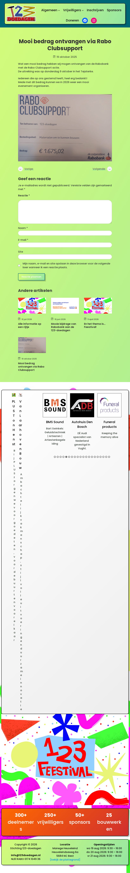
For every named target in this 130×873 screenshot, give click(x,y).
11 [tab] (83, 457)
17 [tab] (100, 457)
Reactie (24, 195)
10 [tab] (80, 457)
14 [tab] (92, 457)
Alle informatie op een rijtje (29, 325)
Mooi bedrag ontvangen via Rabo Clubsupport (31, 367)
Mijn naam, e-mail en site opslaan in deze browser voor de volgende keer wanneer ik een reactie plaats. (66, 265)
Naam (23, 228)
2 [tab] (58, 457)
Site (20, 252)
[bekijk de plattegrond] (65, 859)
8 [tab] (75, 457)
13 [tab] (89, 457)
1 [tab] (55, 457)
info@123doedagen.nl (26, 855)
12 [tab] (86, 457)
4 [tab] (63, 457)
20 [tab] (109, 457)
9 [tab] (78, 457)
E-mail (23, 240)
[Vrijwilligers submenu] (83, 10)
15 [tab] (95, 457)
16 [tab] (98, 457)
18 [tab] (103, 457)
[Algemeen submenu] (59, 10)
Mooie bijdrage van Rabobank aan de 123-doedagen (63, 327)
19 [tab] (106, 457)
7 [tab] (72, 457)
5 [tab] (66, 457)
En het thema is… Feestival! (94, 325)
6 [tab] (69, 457)
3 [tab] (61, 457)
